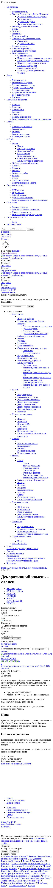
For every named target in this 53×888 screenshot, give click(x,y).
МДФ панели (18, 192)
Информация (13, 556)
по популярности (9, 644)
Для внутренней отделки (15, 626)
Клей (14, 222)
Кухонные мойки (20, 36)
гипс (6, 631)
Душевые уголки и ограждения (31, 16)
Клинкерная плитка (21, 136)
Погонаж (16, 97)
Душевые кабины (20, 12)
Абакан (6, 856)
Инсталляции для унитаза (24, 51)
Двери (9, 75)
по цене (4, 646)
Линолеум (16, 107)
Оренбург (11, 873)
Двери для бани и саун (22, 87)
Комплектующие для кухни (30, 161)
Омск (3, 873)
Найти (30, 229)
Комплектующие (20, 53)
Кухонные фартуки (26, 156)
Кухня (15, 144)
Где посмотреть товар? (17, 558)
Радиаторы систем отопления (25, 210)
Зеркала (15, 175)
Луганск (36, 866)
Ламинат (16, 104)
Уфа (38, 881)
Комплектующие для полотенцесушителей (27, 66)
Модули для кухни (26, 148)
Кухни (20, 146)
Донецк (25, 861)
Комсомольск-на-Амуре (39, 863)
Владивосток (36, 859)
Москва (4, 868)
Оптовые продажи (29, 561)
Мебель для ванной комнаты (25, 26)
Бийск (4, 859)
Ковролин (16, 112)
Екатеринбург (38, 861)
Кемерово (22, 863)
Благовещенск (14, 859)
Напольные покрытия (17, 100)
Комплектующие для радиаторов (27, 214)
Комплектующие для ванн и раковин (34, 58)
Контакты (11, 563)
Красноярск (17, 866)
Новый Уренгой (21, 871)
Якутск (31, 885)
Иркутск (16, 251)
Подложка (16, 114)
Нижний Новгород (29, 868)
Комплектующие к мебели (24, 183)
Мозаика (16, 131)
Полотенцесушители (21, 48)
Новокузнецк (44, 868)
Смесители (22, 41)
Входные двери (19, 80)
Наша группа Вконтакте (12, 766)
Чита (3, 885)
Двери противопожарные (24, 92)
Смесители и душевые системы (26, 38)
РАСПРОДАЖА (14, 224)
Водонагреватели (20, 46)
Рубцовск (13, 878)
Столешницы (23, 153)
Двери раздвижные (21, 90)
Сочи (47, 878)
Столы (15, 178)
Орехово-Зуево (23, 873)
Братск (24, 859)
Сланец (7, 620)
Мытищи (13, 868)
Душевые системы (26, 43)
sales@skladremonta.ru (11, 824)
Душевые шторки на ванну (30, 24)
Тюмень (11, 881)
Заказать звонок (8, 292)
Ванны (15, 29)
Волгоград (6, 861)
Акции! (10, 551)
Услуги (10, 546)
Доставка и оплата (15, 553)
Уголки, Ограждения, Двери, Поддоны (30, 14)
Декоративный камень (22, 197)
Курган (26, 866)
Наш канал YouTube (10, 768)
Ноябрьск (43, 871)
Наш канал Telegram (10, 771)
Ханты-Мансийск (20, 883)
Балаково (33, 856)
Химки (32, 883)
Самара (24, 878)
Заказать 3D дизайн (16, 548)
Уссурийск (31, 881)
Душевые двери (24, 19)
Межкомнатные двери (22, 82)
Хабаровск (6, 883)
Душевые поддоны (26, 21)
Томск (4, 881)
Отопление (12, 202)
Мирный (47, 866)
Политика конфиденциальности (16, 764)
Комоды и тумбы (20, 173)
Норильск (34, 871)
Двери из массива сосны (23, 85)
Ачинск (22, 856)
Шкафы (15, 166)
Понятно (5, 846)
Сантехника (12, 7)
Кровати (16, 168)
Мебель (10, 139)
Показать (13, 851)
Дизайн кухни (31, 548)
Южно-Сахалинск (17, 885)
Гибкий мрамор (19, 195)
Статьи (17, 561)
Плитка (10, 122)
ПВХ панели (18, 190)
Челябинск (42, 883)
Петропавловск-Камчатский (14, 876)
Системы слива (24, 56)
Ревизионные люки (21, 134)
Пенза (35, 873)
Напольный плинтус (21, 117)
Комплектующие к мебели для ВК (33, 60)
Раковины (16, 34)
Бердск (48, 856)
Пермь (42, 873)
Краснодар (6, 866)
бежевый (8, 636)
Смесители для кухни (27, 158)
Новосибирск (7, 871)
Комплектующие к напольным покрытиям (31, 119)
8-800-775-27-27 (8, 290)
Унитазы (16, 31)
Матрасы (16, 170)
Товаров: (6, 265)
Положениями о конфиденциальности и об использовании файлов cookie (24, 840)
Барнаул (41, 856)
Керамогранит (18, 129)
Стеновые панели (15, 185)
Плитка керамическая (22, 126)
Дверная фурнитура (21, 95)
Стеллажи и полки (20, 180)
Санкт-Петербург (36, 878)
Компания (11, 807)
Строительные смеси (16, 217)
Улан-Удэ (21, 881)
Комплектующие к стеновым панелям (29, 200)
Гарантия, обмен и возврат (19, 812)
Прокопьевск (34, 876)
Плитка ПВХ (18, 109)
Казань (15, 863)
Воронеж (15, 861)
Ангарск (14, 856)
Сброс (4, 851)
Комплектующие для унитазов (31, 63)
